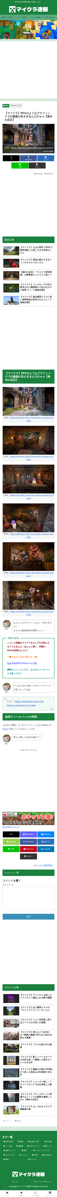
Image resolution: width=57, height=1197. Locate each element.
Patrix (5, 729)
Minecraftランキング (11, 827)
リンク (15, 1182)
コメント (8, 885)
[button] (37, 166)
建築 (7, 106)
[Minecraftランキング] (28, 818)
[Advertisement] (28, 70)
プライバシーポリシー (42, 1182)
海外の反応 (17, 106)
